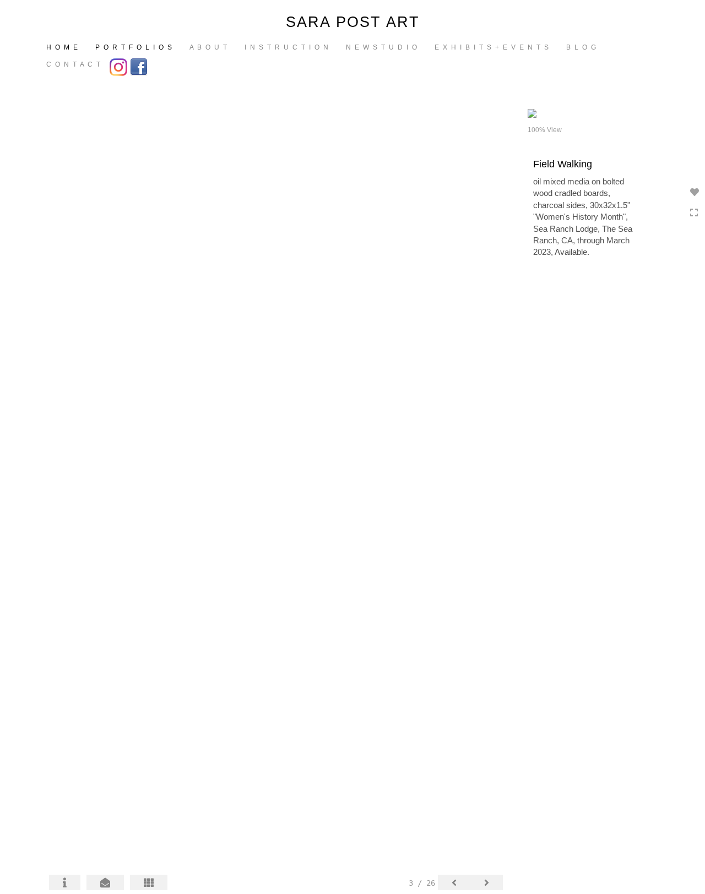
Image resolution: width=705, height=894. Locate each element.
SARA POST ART (353, 22)
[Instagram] (120, 66)
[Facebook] (140, 66)
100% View (545, 130)
